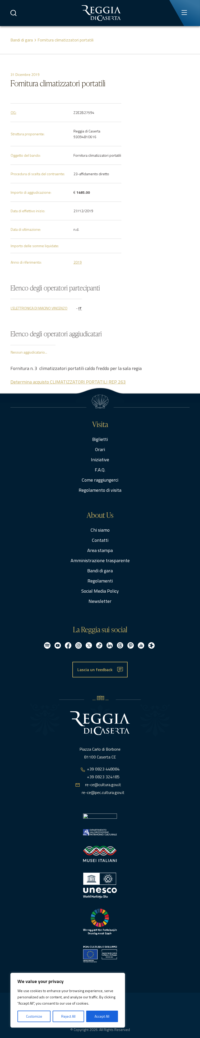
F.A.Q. (100, 469)
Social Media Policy (100, 590)
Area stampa (100, 550)
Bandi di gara (21, 40)
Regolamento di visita (100, 490)
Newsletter (100, 601)
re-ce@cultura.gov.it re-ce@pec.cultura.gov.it (103, 788)
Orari (100, 449)
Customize (34, 1016)
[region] (67, 1000)
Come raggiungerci (100, 479)
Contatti (100, 540)
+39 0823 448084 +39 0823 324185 (103, 773)
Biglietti (100, 439)
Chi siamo (100, 529)
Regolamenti (100, 580)
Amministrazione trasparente (100, 560)
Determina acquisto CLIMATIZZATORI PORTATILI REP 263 (68, 381)
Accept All (102, 1016)
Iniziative (100, 459)
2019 (77, 262)
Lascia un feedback (95, 669)
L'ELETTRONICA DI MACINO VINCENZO (39, 308)
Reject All (68, 1016)
